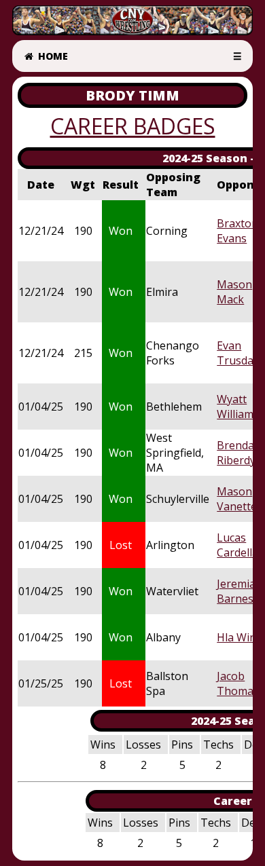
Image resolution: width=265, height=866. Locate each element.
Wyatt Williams (238, 406)
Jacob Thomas (238, 683)
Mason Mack (234, 292)
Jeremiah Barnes (239, 591)
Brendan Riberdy (239, 453)
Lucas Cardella (237, 545)
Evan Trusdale (239, 353)
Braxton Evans (237, 231)
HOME (51, 56)
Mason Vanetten (240, 499)
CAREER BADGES (132, 125)
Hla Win (236, 637)
